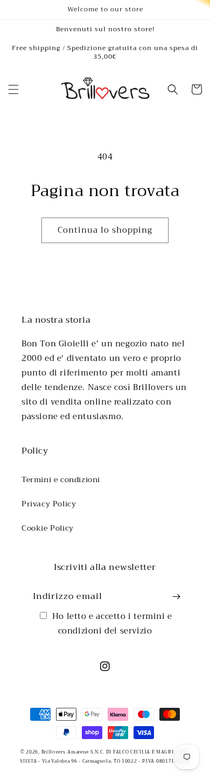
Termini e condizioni (61, 479)
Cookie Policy (48, 527)
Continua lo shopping (105, 230)
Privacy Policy (49, 503)
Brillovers (53, 752)
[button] (13, 89)
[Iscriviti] (176, 596)
